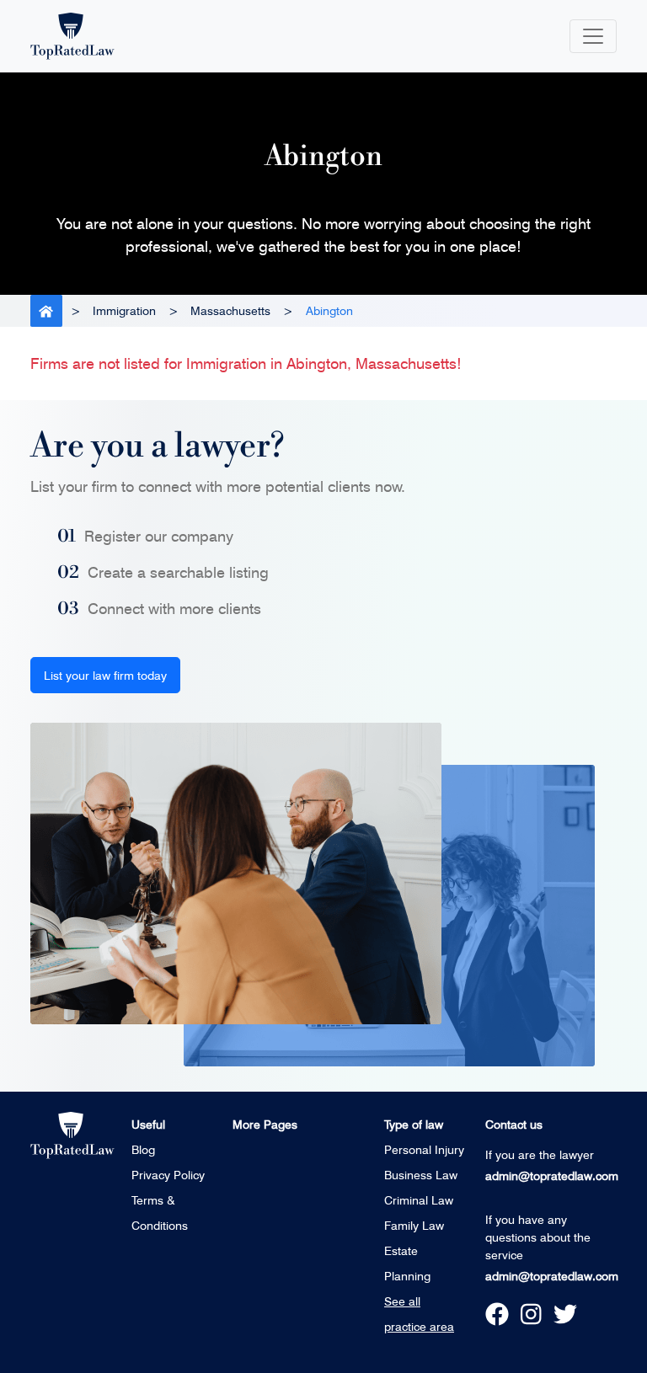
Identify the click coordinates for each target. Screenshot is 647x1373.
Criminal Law (418, 1200)
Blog (143, 1149)
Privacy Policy (168, 1175)
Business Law (420, 1175)
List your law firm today (105, 675)
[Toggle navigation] (593, 36)
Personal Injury (424, 1149)
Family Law (414, 1225)
